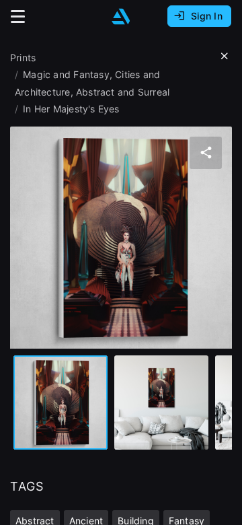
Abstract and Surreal (122, 92)
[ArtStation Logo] (121, 16)
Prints (23, 57)
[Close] (224, 56)
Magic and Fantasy (66, 74)
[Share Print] (206, 153)
